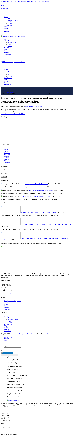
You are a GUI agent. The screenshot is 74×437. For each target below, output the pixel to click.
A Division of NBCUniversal (33, 106)
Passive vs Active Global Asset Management (40, 190)
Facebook (7, 304)
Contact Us (7, 331)
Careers (10, 23)
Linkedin (6, 307)
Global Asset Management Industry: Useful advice (37, 196)
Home (6, 316)
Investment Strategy (13, 20)
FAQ (9, 22)
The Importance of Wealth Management (36, 184)
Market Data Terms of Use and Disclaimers (13, 114)
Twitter (6, 302)
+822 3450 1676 (4, 8)
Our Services (8, 324)
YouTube (7, 309)
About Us (7, 318)
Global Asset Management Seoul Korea (23, 334)
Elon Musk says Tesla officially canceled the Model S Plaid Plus (39, 212)
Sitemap (49, 334)
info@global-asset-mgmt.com (12, 301)
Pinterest (6, 306)
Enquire (2, 5)
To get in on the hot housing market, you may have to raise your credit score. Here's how (46, 224)
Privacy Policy (8, 337)
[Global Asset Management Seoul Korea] (25, 1)
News (6, 327)
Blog (5, 326)
